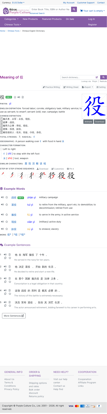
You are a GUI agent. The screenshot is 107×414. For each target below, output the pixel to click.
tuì (28, 204)
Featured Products (52, 19)
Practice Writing (52, 87)
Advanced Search (37, 13)
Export (87, 87)
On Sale (70, 19)
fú (28, 214)
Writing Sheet (72, 87)
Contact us (59, 385)
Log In (91, 19)
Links (80, 385)
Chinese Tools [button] (11, 24)
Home (2, 31)
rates (36, 386)
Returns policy (36, 396)
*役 (16, 234)
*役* (22, 234)
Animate (88, 121)
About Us (9, 379)
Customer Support (85, 2)
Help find (58, 389)
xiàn (29, 221)
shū (10, 158)
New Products (30, 19)
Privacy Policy (11, 389)
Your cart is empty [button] (93, 10)
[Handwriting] (97, 77)
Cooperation (84, 379)
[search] (74, 9)
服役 (13, 214)
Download (43, 169)
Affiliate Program (87, 382)
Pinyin (94, 81)
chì (9, 153)
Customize (59, 169)
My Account (68, 2)
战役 (13, 197)
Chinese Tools (13, 31)
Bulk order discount (34, 391)
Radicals (103, 81)
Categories (10, 19)
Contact (101, 2)
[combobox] (50, 9)
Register (92, 24)
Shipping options (38, 383)
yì (10, 103)
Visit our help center (60, 381)
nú (28, 229)
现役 (13, 221)
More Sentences (13, 315)
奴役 (13, 229)
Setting (102, 87)
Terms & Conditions (10, 384)
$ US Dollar (17, 2)
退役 (13, 204)
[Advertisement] (53, 54)
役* (9, 234)
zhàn (30, 197)
